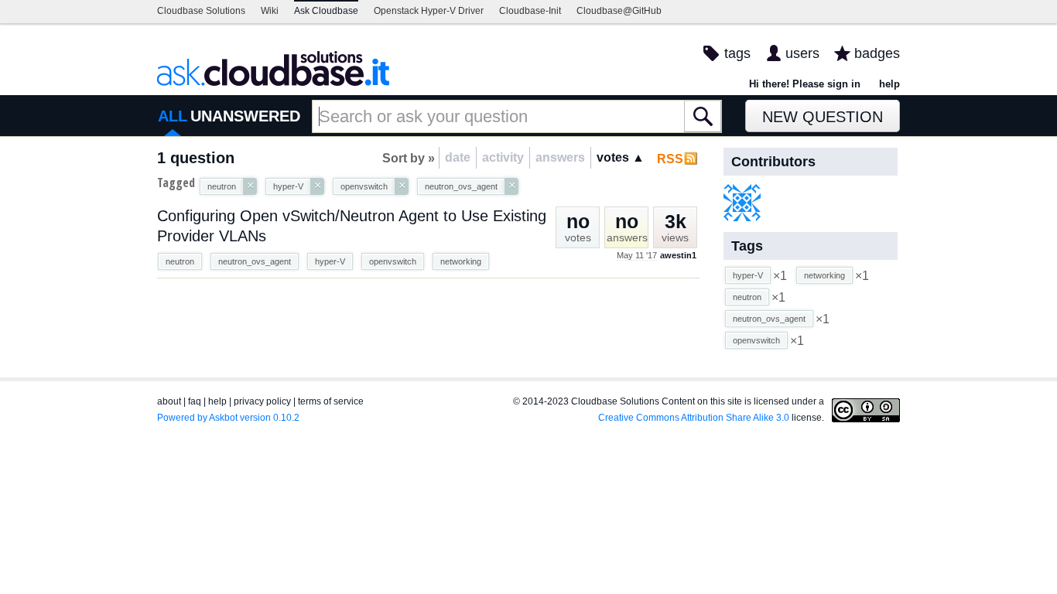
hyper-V (330, 261)
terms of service (331, 401)
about (169, 401)
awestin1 (678, 255)
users (802, 53)
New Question (822, 116)
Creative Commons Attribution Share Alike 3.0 (693, 417)
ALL (172, 116)
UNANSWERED (245, 116)
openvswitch (392, 261)
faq (194, 401)
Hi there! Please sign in (804, 84)
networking (460, 261)
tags (737, 53)
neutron (180, 261)
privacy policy (262, 401)
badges (877, 53)
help (889, 84)
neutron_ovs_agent (254, 261)
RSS (670, 159)
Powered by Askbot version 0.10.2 (228, 417)
